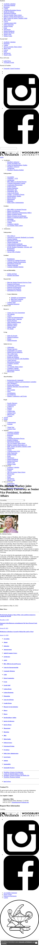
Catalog (6, 8)
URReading (10, 347)
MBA (5, 735)
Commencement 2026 (10, 23)
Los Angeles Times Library (15, 225)
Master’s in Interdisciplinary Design (17, 217)
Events (5, 681)
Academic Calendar (13, 224)
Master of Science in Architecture (16, 216)
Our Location (11, 390)
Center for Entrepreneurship (15, 317)
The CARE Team (12, 354)
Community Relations (9, 671)
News (9, 391)
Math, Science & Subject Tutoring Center (15, 18)
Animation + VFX (12, 178)
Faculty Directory (12, 403)
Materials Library (12, 325)
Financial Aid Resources (14, 287)
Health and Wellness (13, 357)
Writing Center (8, 36)
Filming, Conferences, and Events (17, 396)
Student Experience (12, 337)
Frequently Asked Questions (12, 68)
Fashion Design (11, 186)
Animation (6, 646)
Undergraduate (11, 422)
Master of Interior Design (14, 214)
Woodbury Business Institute (15, 170)
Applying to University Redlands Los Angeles (20, 237)
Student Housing (12, 340)
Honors (5, 714)
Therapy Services (12, 349)
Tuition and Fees (12, 274)
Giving (6, 419)
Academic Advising (13, 363)
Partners (9, 408)
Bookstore (7, 7)
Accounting (10, 177)
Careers (9, 409)
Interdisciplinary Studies (14, 196)
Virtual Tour (10, 427)
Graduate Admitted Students (15, 267)
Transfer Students (12, 239)
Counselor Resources (13, 304)
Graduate (10, 424)
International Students (10, 13)
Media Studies (7, 739)
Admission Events (16, 301)
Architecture (10, 180)
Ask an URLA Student (13, 252)
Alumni (6, 417)
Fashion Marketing (12, 188)
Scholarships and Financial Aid (16, 285)
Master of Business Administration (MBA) (19, 212)
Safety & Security (12, 335)
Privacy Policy (8, 894)
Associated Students (9, 5)
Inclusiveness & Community (15, 380)
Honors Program (12, 320)
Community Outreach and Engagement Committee (21, 382)
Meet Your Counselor (17, 299)
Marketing (10, 201)
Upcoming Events (9, 62)
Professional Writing (9, 746)
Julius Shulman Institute (14, 322)
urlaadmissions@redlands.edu (20, 802)
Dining (9, 339)
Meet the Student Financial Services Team (19, 282)
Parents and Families (13, 385)
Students (6, 760)
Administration (11, 405)
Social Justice (7, 757)
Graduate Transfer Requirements (16, 262)
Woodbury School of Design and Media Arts (13, 162)
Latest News (7, 61)
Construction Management (14, 185)
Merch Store (7, 20)
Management (11, 199)
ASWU (9, 316)
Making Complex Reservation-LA (13, 16)
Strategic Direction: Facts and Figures (18, 386)
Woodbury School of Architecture (13, 167)
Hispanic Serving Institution (11, 706)
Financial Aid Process (13, 284)
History (9, 388)
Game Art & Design (13, 193)
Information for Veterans (14, 290)
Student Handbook (9, 31)
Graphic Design (8, 703)
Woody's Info (7, 34)
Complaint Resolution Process (12, 10)
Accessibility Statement (10, 893)
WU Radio (10, 328)
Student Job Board (9, 32)
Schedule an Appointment (18, 297)
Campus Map (11, 411)
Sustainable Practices (9, 767)
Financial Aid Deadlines (14, 289)
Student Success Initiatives (14, 352)
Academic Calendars (10, 4)
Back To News (7, 781)
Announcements (8, 649)
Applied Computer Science (10, 653)
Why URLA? (11, 236)
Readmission (11, 250)
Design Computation (9, 678)
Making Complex (12, 324)
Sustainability (7, 764)
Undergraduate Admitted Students (17, 245)
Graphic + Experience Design (15, 194)
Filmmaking (7, 696)
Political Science (8, 742)
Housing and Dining (13, 275)
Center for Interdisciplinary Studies (17, 165)
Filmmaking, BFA (12, 191)
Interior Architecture (9, 721)
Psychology (7, 749)
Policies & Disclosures (10, 896)
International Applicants (14, 240)
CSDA (5, 674)
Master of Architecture (13, 211)
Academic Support (12, 355)
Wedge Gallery (11, 327)
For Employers (11, 394)
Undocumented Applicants (14, 244)
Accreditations (11, 393)
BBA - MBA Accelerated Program (12, 663)
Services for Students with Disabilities (18, 358)
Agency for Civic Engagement (16, 312)
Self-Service (7, 29)
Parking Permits (8, 26)
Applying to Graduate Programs (16, 260)
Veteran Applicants (12, 242)
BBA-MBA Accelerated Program (16, 181)
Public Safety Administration (15, 202)
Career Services (11, 360)
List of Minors (11, 220)
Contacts (9, 416)
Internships (10, 219)
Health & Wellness (9, 12)
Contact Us (10, 406)
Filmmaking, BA (12, 189)
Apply (2, 157)
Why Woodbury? (12, 383)
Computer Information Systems (16, 183)
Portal (5, 28)
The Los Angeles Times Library (13, 15)
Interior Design (11, 197)
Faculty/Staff (7, 685)
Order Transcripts (9, 24)
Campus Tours (11, 302)
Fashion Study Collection (14, 319)
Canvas (6, 21)
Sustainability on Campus (14, 350)
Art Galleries (11, 314)
